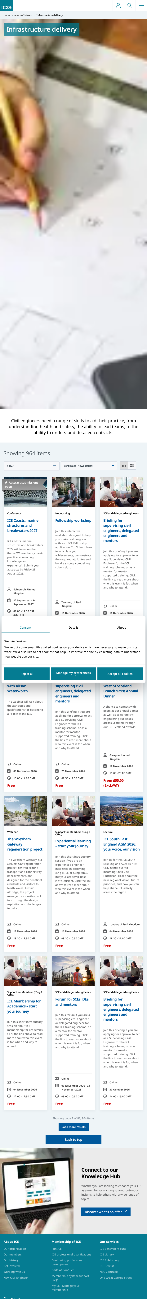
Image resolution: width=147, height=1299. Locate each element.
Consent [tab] (25, 627)
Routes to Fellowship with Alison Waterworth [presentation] (24, 685)
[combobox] (89, 465)
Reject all (26, 673)
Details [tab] (73, 627)
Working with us (14, 1271)
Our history (11, 1260)
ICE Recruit (107, 1266)
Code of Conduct (63, 1270)
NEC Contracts (109, 1271)
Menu (141, 5)
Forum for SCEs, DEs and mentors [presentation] (72, 1001)
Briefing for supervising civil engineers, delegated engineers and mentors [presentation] (121, 530)
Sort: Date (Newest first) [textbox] (78, 465)
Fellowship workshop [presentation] (73, 520)
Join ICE (57, 1248)
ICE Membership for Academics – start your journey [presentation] (24, 1006)
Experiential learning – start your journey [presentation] (73, 843)
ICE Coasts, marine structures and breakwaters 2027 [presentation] (22, 525)
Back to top (73, 1139)
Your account (118, 5)
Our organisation (15, 1248)
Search (130, 5)
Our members (13, 1254)
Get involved (12, 1266)
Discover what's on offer (103, 1212)
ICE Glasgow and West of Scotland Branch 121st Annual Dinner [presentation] (120, 688)
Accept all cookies (120, 673)
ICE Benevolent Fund (113, 1248)
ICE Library (107, 1254)
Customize (73, 673)
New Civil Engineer (16, 1277)
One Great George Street (116, 1277)
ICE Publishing (109, 1260)
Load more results (74, 1127)
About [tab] (121, 627)
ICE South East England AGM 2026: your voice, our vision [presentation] (121, 844)
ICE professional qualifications (71, 1254)
